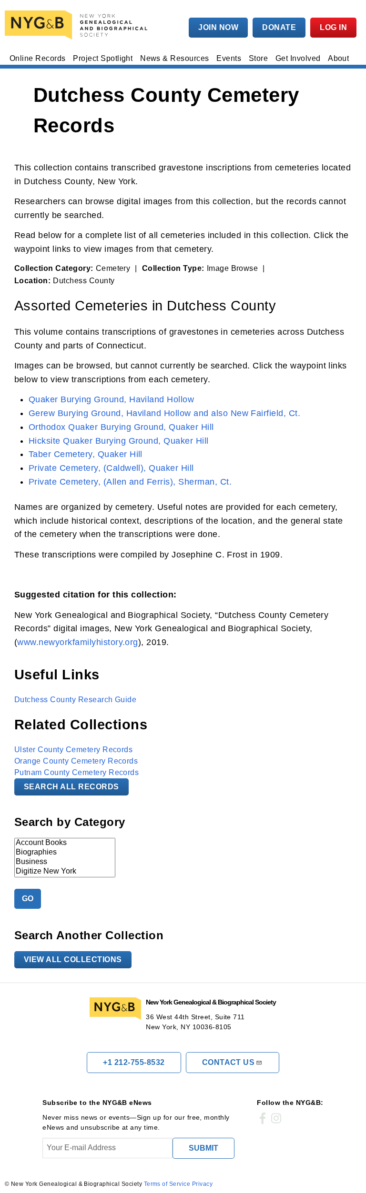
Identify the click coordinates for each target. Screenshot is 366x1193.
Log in (333, 27)
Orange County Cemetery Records (76, 761)
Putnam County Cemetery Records (76, 772)
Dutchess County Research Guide (75, 700)
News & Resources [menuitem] (174, 58)
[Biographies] (65, 852)
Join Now (218, 27)
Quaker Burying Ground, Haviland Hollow (111, 399)
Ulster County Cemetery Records (73, 750)
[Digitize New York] (65, 871)
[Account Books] (65, 843)
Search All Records (71, 787)
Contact (228, 1062)
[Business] (65, 862)
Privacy (202, 1184)
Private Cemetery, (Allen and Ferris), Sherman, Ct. (130, 482)
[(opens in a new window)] (262, 1119)
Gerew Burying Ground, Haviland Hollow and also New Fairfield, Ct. (164, 413)
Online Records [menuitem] (38, 58)
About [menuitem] (338, 58)
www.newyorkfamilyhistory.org (77, 642)
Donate (279, 27)
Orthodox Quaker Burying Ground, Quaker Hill (121, 427)
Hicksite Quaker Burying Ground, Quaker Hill (119, 441)
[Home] (78, 25)
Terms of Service (167, 1184)
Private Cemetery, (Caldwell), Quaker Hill (111, 468)
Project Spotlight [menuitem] (102, 58)
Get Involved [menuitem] (298, 58)
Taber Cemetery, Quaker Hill (85, 454)
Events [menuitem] (228, 58)
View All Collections (73, 959)
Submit (203, 1148)
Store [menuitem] (258, 58)
